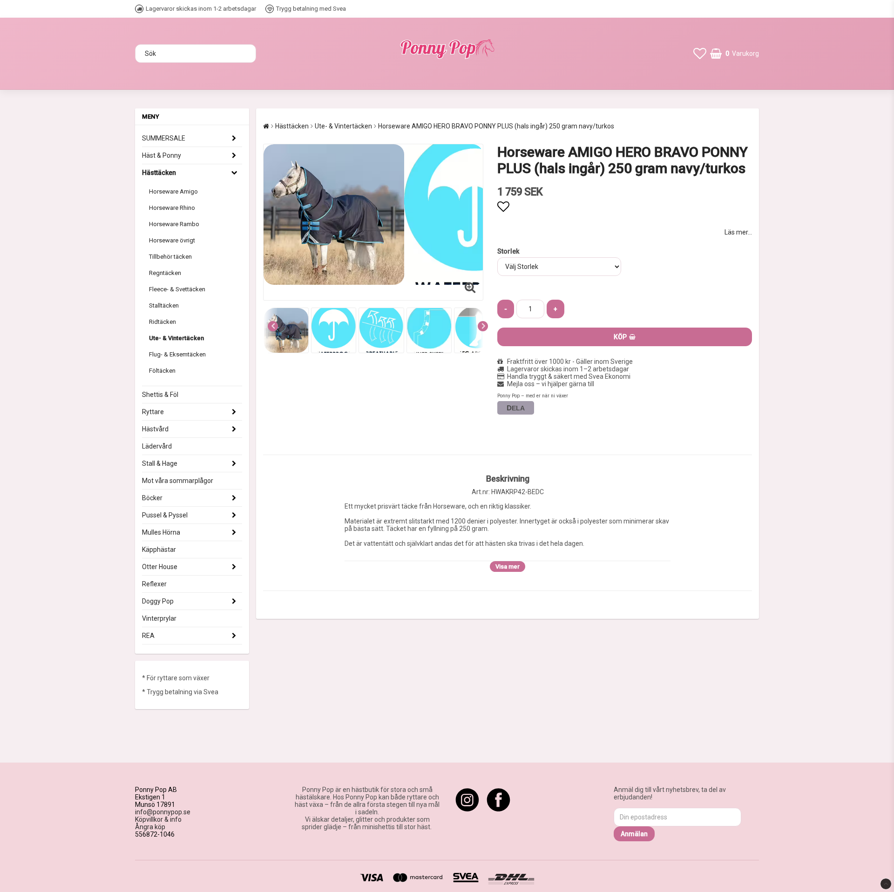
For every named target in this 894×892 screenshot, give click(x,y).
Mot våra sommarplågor (177, 480)
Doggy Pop (158, 601)
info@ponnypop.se (162, 812)
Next (483, 326)
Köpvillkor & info (158, 819)
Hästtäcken (159, 172)
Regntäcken (165, 272)
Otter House (159, 566)
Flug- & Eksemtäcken (177, 354)
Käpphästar (159, 549)
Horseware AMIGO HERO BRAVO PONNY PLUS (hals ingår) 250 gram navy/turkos (496, 126)
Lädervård (157, 446)
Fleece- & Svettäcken (177, 289)
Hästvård (155, 429)
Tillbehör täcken (170, 256)
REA (148, 635)
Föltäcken (162, 370)
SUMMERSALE (163, 138)
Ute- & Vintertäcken (176, 338)
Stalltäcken (164, 305)
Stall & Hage (159, 463)
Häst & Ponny (161, 155)
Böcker (152, 498)
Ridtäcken (162, 321)
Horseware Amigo (173, 191)
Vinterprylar (159, 618)
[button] (699, 53)
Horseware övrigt (172, 240)
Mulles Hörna (161, 532)
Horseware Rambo (174, 224)
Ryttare (153, 412)
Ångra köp (150, 827)
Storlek (508, 251)
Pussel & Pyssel (165, 515)
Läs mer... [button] (738, 232)
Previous (273, 326)
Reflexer (154, 584)
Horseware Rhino (172, 207)
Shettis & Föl (160, 394)
